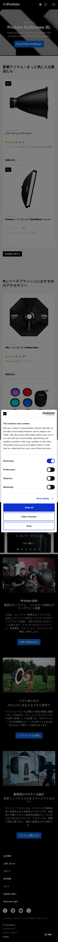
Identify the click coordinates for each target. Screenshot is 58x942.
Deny (29, 526)
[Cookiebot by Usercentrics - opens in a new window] (42, 414)
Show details (42, 498)
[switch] (51, 469)
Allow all (29, 507)
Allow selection (29, 516)
